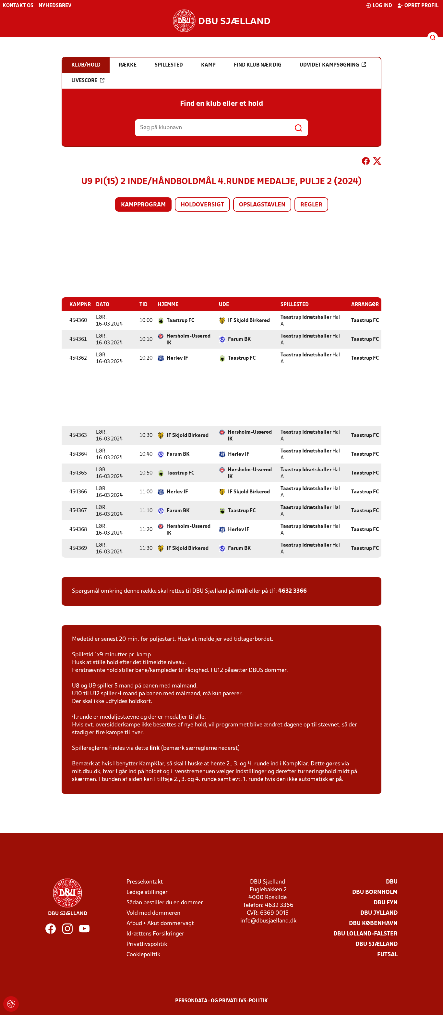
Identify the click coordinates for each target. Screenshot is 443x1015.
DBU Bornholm (375, 892)
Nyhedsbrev (55, 6)
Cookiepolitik (143, 955)
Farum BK (239, 339)
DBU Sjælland (376, 944)
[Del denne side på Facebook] (366, 162)
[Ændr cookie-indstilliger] (11, 1004)
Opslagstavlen (262, 205)
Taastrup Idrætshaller (306, 317)
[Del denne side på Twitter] (377, 162)
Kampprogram (143, 205)
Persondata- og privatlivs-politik (221, 1001)
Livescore (84, 81)
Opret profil (421, 6)
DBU (392, 882)
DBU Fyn (386, 903)
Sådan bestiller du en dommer (164, 903)
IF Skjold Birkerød (249, 320)
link (155, 748)
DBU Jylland (379, 913)
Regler (311, 205)
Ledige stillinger (147, 892)
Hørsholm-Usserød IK (188, 339)
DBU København (373, 923)
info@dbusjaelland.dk (268, 921)
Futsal (387, 955)
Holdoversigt (202, 205)
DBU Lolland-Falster (365, 934)
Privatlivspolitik (146, 944)
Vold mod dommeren (153, 913)
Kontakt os (18, 6)
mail (242, 591)
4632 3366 (292, 591)
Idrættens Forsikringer (155, 934)
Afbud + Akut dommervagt (160, 923)
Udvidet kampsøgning (329, 65)
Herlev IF (177, 358)
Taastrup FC (180, 320)
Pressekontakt (144, 882)
